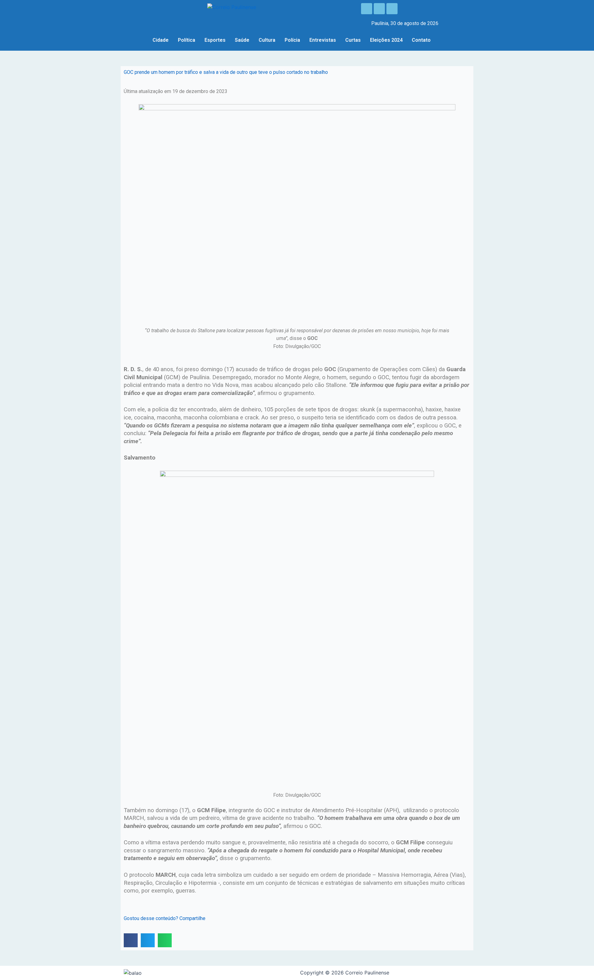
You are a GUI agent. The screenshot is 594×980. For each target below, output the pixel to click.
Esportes (215, 40)
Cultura (267, 40)
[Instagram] (379, 8)
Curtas (353, 40)
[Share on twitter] (148, 940)
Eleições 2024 (386, 40)
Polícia (292, 40)
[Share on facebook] (131, 940)
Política (186, 40)
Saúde (242, 40)
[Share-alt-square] (392, 8)
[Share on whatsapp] (165, 940)
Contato (421, 40)
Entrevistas (322, 40)
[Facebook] (366, 8)
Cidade (161, 40)
